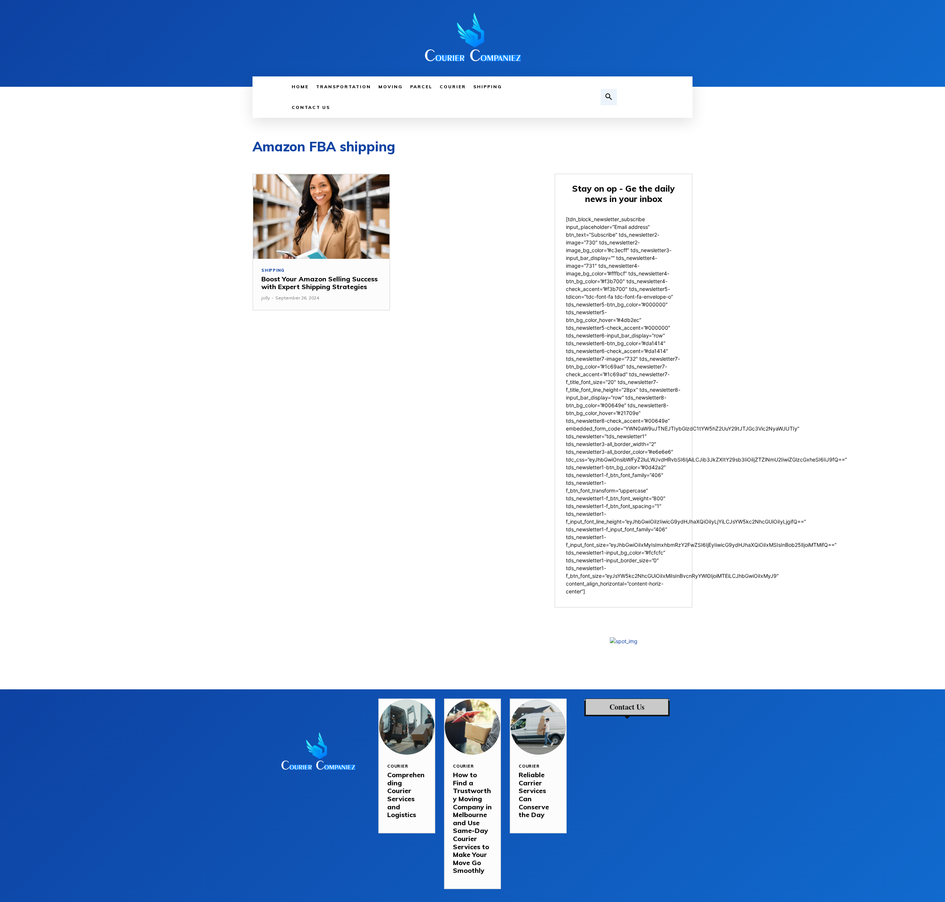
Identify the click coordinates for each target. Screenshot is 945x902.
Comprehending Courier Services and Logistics (406, 795)
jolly (265, 298)
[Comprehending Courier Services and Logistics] (406, 727)
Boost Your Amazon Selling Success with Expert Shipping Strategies (319, 283)
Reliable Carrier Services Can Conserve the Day (534, 795)
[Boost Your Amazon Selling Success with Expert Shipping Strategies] (321, 216)
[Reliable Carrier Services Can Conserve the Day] (538, 727)
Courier (397, 766)
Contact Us (627, 707)
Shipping (272, 270)
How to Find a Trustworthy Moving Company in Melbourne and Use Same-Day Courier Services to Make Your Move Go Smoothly (472, 823)
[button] (609, 97)
